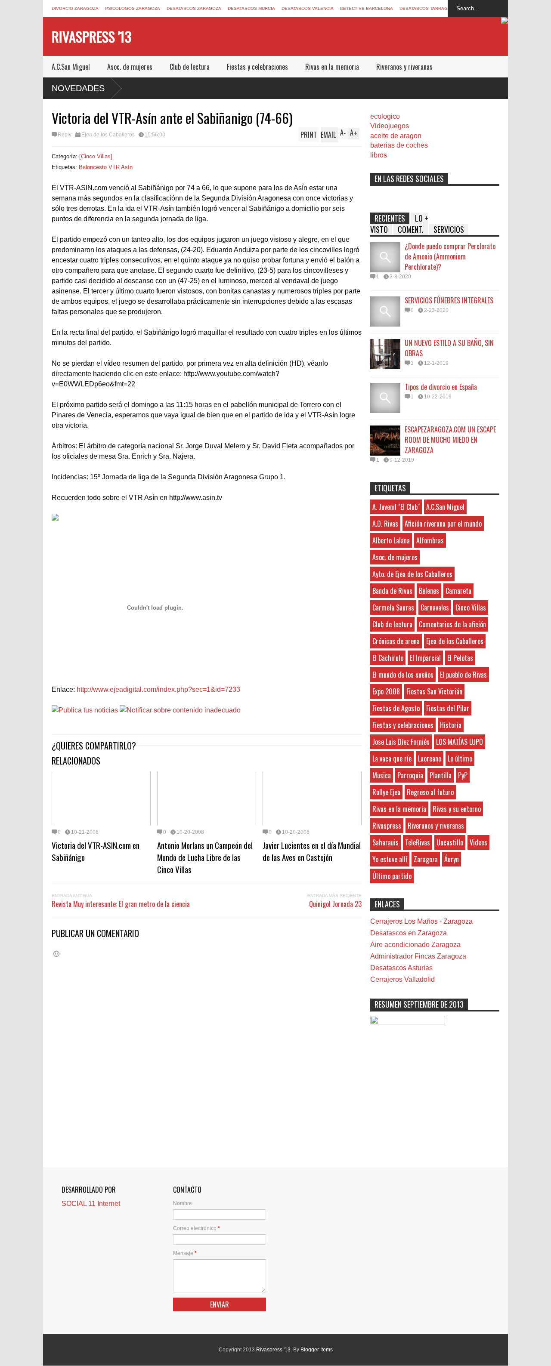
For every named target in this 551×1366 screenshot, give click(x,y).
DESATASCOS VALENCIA (308, 8)
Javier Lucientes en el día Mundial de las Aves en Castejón (312, 851)
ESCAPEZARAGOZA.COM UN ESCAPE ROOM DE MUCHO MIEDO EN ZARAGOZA (450, 439)
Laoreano (429, 758)
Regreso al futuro (430, 792)
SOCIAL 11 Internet (91, 1203)
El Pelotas (460, 658)
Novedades (78, 88)
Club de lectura (190, 67)
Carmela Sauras (393, 607)
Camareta (458, 591)
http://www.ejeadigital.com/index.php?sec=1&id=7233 (158, 689)
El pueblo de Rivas (463, 674)
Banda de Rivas (392, 591)
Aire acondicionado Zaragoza (415, 944)
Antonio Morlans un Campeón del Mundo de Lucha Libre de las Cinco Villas (205, 857)
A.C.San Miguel (71, 67)
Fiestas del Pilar (447, 708)
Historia (450, 725)
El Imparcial (425, 658)
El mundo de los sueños (402, 674)
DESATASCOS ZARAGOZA (194, 8)
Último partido (392, 876)
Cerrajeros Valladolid (402, 979)
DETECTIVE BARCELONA (366, 8)
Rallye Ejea (386, 792)
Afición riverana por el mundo (443, 523)
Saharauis (385, 842)
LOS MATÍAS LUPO (459, 742)
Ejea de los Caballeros (108, 135)
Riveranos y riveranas (404, 67)
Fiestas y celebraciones (257, 67)
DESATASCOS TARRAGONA (428, 8)
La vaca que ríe (392, 758)
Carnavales (435, 607)
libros (378, 155)
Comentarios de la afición (452, 624)
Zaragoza (426, 859)
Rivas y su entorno (457, 809)
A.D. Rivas (385, 523)
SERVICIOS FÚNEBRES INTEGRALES (449, 300)
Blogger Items (316, 1350)
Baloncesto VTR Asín (106, 167)
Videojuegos (389, 126)
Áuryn (451, 859)
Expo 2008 (386, 691)
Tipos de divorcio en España (441, 387)
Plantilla (441, 775)
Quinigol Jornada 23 (335, 904)
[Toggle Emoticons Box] (56, 953)
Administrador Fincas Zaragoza (418, 956)
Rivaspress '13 (91, 36)
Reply (64, 135)
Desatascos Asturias (401, 967)
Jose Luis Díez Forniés (401, 742)
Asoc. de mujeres (129, 67)
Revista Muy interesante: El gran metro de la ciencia (121, 904)
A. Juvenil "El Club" (396, 507)
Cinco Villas (470, 607)
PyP (462, 775)
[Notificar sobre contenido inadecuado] (180, 710)
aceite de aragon (395, 135)
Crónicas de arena (396, 641)
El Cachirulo (387, 658)
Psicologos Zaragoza (132, 8)
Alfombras (430, 540)
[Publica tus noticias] (85, 710)
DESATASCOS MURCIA (251, 8)
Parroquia (410, 775)
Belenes (429, 591)
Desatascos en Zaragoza (408, 933)
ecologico (385, 116)
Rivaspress (386, 825)
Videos (478, 842)
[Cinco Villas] (95, 156)
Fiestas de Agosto (396, 708)
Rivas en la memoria (332, 67)
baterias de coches (399, 145)
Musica (381, 775)
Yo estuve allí (389, 859)
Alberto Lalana (391, 540)
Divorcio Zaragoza (75, 8)
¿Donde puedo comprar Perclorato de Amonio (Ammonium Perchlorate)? (450, 256)
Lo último (460, 758)
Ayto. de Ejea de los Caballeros (412, 574)
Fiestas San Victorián (434, 691)
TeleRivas (417, 842)
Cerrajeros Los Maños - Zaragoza (421, 921)
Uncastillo (449, 842)
